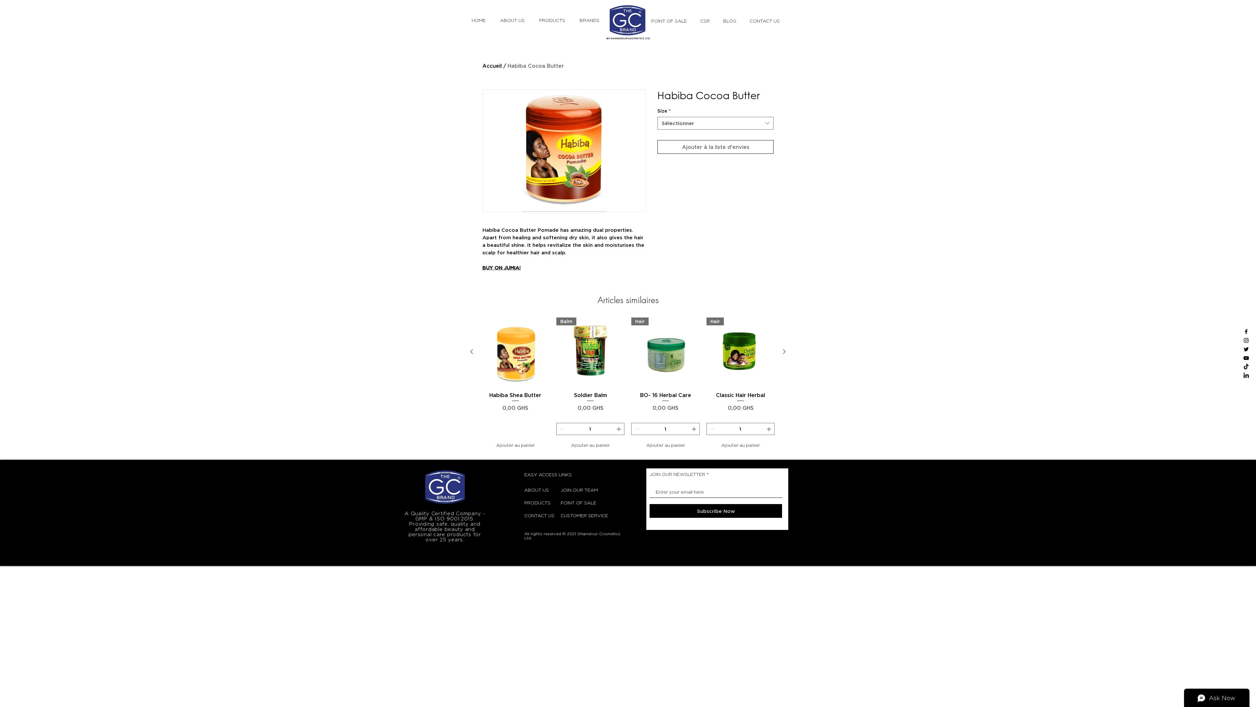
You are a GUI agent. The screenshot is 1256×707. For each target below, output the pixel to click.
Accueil (492, 66)
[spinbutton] (591, 429)
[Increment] (619, 429)
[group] (628, 384)
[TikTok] (1246, 367)
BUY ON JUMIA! (501, 267)
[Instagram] (1246, 340)
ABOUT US (536, 489)
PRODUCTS (537, 502)
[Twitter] (1246, 349)
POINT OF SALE (577, 502)
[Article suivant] (784, 351)
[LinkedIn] (1246, 375)
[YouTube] (1246, 358)
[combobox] (715, 123)
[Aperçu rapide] (515, 351)
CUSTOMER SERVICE (577, 515)
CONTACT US (539, 515)
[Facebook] (1246, 331)
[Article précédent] (472, 351)
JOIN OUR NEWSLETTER (677, 474)
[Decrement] (561, 429)
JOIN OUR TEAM (577, 489)
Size (664, 110)
